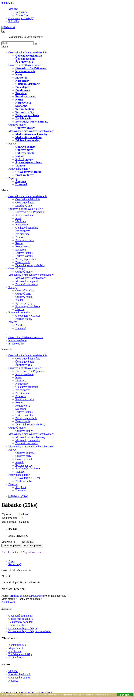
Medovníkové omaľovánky (31, 134)
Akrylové (20, 181)
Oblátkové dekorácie (27, 83)
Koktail (19, 156)
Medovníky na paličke (28, 137)
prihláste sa (16, 595)
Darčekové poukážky (20, 654)
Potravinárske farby (19, 168)
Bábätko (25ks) (16, 343)
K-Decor (24, 514)
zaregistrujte (36, 595)
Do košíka (27, 542)
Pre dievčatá (22, 90)
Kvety (18, 74)
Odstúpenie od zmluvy (20, 618)
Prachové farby (24, 174)
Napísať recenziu (32, 552)
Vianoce (20, 165)
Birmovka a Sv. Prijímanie (31, 68)
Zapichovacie (23, 118)
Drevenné (21, 184)
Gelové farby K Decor (28, 171)
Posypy (12, 143)
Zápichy (12, 178)
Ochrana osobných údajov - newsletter (29, 631)
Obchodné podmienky (20, 615)
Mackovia (21, 77)
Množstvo (6, 541)
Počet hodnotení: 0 (11, 552)
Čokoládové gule (25, 58)
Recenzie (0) (15, 564)
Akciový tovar (16, 657)
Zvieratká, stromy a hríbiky (31, 121)
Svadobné (21, 105)
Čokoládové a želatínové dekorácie (27, 52)
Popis (11, 561)
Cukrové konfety (25, 146)
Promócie (21, 93)
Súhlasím (125, 695)
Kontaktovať (8, 601)
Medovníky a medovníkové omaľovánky (31, 130)
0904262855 (8, 2)
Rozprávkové (23, 102)
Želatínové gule (24, 61)
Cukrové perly (24, 149)
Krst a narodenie (25, 71)
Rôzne (19, 99)
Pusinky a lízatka (25, 96)
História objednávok (19, 674)
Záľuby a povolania (27, 115)
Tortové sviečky (24, 112)
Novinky (13, 680)
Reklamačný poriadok (20, 621)
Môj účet (13, 671)
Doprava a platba (17, 625)
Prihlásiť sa (21, 15)
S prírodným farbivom (28, 162)
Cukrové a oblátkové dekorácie (25, 65)
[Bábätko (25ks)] (18, 496)
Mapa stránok (15, 648)
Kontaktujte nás (17, 644)
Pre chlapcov (23, 87)
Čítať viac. (109, 695)
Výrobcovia (14, 651)
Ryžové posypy (24, 159)
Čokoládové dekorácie (28, 55)
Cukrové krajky (17, 124)
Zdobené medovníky (27, 140)
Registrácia (21, 11)
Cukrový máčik (24, 152)
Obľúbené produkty (19, 677)
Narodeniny (22, 80)
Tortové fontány (24, 108)
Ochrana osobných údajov (22, 628)
